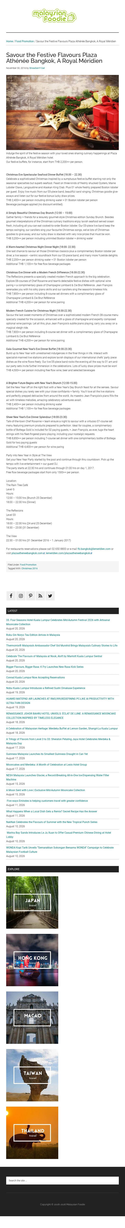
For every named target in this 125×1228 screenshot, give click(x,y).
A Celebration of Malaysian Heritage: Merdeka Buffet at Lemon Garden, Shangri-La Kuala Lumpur (62, 728)
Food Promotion (24, 41)
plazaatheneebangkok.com (27, 553)
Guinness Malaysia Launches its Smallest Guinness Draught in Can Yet (47, 754)
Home (9, 41)
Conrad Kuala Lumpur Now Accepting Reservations (35, 677)
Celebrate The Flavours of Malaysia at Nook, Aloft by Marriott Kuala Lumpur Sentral (54, 656)
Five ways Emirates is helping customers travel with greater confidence (47, 800)
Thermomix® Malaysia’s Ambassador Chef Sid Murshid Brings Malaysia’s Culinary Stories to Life (61, 645)
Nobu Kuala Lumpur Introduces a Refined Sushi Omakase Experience (45, 688)
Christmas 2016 (29, 568)
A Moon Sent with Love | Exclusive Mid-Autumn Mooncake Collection (45, 790)
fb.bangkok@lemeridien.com (94, 548)
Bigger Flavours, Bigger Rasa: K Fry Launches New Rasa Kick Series (44, 666)
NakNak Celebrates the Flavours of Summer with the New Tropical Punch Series (51, 822)
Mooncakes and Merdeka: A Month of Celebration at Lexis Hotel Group (46, 764)
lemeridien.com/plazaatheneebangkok (68, 553)
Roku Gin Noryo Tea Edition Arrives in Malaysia (33, 634)
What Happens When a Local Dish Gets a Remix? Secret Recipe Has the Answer (51, 811)
